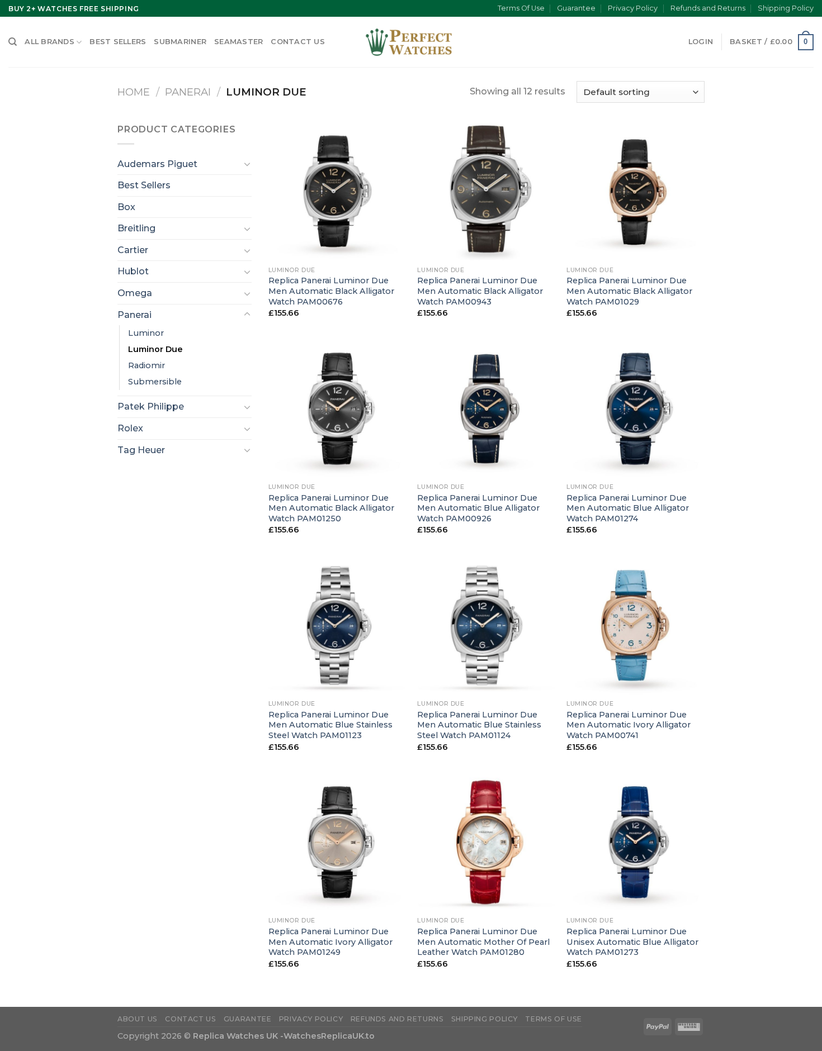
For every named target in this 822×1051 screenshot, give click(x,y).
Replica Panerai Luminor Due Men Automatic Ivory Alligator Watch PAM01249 (330, 941)
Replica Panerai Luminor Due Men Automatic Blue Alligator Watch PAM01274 (627, 508)
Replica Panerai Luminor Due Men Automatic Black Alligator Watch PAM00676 (331, 290)
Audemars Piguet (157, 164)
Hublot (133, 271)
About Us (137, 1019)
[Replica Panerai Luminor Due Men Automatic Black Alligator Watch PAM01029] (635, 191)
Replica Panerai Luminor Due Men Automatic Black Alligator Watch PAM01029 (629, 290)
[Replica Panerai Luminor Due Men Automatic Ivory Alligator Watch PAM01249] (337, 842)
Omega (134, 293)
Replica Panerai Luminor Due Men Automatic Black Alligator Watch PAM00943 (480, 290)
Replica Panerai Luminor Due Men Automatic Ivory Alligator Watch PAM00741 (628, 725)
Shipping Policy (786, 8)
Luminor (146, 333)
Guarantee (576, 8)
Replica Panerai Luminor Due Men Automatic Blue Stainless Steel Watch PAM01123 (330, 725)
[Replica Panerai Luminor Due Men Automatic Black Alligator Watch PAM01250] (337, 409)
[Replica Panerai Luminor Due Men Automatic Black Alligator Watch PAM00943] (486, 191)
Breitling (136, 228)
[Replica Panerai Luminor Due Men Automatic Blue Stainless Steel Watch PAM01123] (337, 626)
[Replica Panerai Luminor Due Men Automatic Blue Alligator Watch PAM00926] (486, 409)
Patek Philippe (150, 406)
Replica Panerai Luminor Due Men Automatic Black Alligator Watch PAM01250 (331, 508)
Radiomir (146, 365)
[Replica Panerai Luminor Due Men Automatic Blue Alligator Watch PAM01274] (635, 409)
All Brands (49, 41)
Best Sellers (117, 41)
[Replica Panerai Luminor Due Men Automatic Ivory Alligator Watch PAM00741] (635, 626)
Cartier (132, 250)
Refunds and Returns (707, 8)
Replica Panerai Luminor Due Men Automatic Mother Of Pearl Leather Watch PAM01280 (483, 941)
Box (126, 207)
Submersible (155, 382)
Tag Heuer (141, 450)
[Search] (12, 42)
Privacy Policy (633, 8)
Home (133, 91)
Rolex (130, 428)
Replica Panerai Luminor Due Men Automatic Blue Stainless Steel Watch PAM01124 (479, 725)
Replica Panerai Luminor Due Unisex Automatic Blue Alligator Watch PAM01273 (632, 941)
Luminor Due (155, 349)
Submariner (180, 41)
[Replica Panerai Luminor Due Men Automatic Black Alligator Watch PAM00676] (337, 191)
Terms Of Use (521, 8)
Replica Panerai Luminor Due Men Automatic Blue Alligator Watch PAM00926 (478, 508)
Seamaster (238, 41)
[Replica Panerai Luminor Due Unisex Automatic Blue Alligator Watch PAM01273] (635, 842)
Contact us (298, 41)
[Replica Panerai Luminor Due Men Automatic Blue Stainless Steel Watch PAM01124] (486, 626)
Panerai (188, 91)
